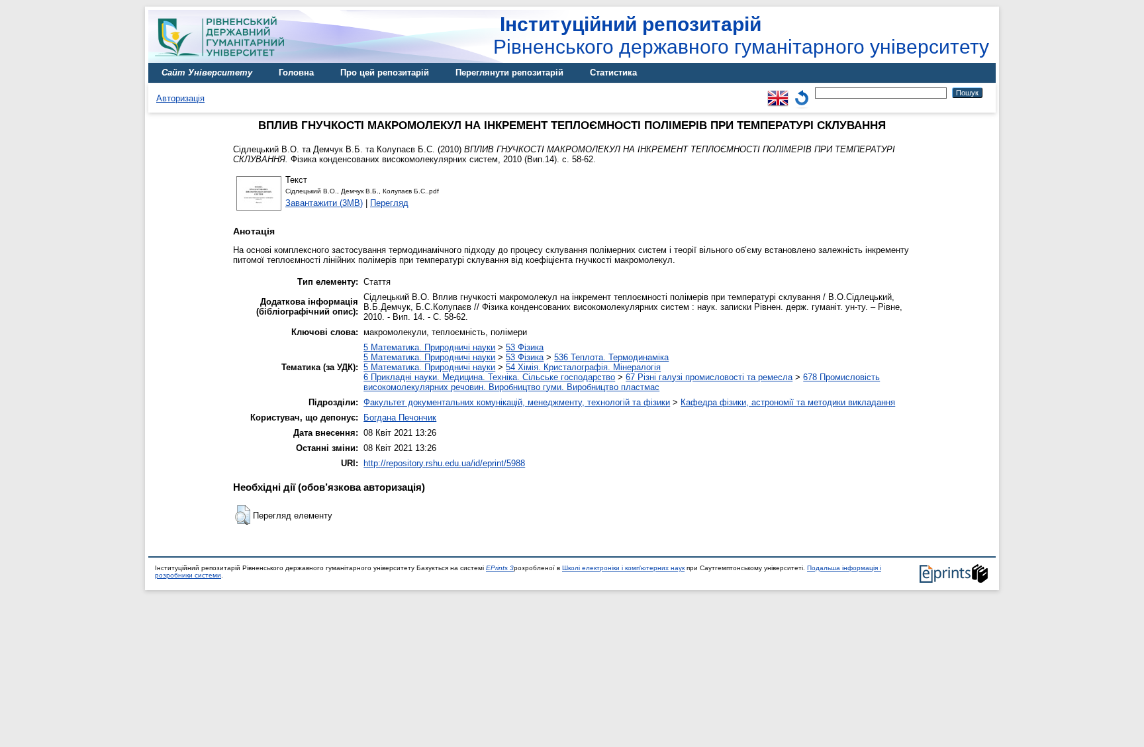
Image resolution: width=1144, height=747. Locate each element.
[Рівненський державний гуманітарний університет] (224, 60)
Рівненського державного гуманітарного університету (741, 35)
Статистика (613, 72)
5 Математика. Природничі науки (429, 347)
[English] (777, 92)
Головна (296, 72)
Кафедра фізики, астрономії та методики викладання (788, 402)
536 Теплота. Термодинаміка (611, 357)
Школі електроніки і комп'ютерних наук (623, 568)
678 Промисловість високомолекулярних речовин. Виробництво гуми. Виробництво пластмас (621, 382)
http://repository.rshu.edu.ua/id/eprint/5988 (444, 463)
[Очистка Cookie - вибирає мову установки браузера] (801, 92)
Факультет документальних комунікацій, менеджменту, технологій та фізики (516, 402)
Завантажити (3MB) (324, 203)
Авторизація (180, 98)
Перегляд (389, 203)
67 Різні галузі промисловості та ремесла (709, 377)
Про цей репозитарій (384, 72)
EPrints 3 (500, 568)
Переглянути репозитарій (509, 72)
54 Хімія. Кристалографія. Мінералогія (583, 367)
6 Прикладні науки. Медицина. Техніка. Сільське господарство (489, 377)
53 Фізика (525, 347)
